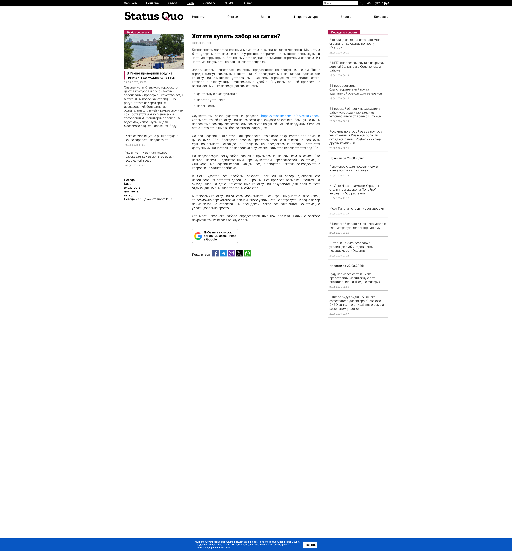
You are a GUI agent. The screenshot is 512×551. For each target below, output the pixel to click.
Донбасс (209, 3)
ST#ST (230, 3)
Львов (172, 3)
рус (386, 3)
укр (378, 3)
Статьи (232, 17)
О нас (248, 3)
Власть (346, 17)
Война (265, 17)
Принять (310, 544)
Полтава (152, 3)
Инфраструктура (305, 17)
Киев (190, 3)
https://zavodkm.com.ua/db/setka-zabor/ (290, 116)
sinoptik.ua (164, 199)
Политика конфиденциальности (213, 547)
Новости (198, 17)
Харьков (130, 3)
